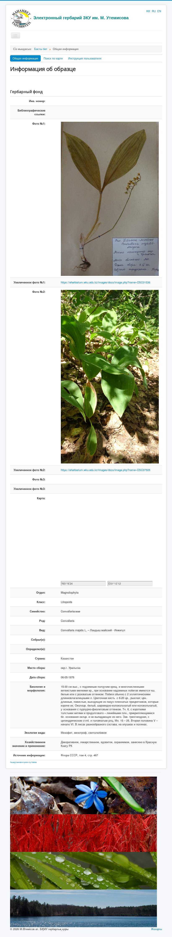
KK (148, 11)
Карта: (41, 498)
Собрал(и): (38, 639)
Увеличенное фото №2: (29, 470)
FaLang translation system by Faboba (23, 762)
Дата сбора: (37, 677)
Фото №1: (38, 123)
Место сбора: (36, 668)
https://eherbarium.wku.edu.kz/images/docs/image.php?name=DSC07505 (105, 470)
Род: (42, 621)
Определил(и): (35, 649)
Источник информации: (29, 755)
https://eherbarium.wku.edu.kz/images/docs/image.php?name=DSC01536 (105, 282)
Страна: (40, 658)
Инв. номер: (37, 101)
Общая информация (25, 58)
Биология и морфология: (36, 688)
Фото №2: (38, 292)
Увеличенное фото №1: (29, 282)
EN (159, 11)
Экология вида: (34, 733)
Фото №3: (38, 479)
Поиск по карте (53, 58)
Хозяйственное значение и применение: (28, 744)
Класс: (41, 602)
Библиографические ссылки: (31, 112)
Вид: (42, 630)
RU (154, 11)
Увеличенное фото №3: (29, 489)
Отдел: (40, 592)
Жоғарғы (156, 929)
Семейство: (37, 611)
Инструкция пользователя (84, 58)
